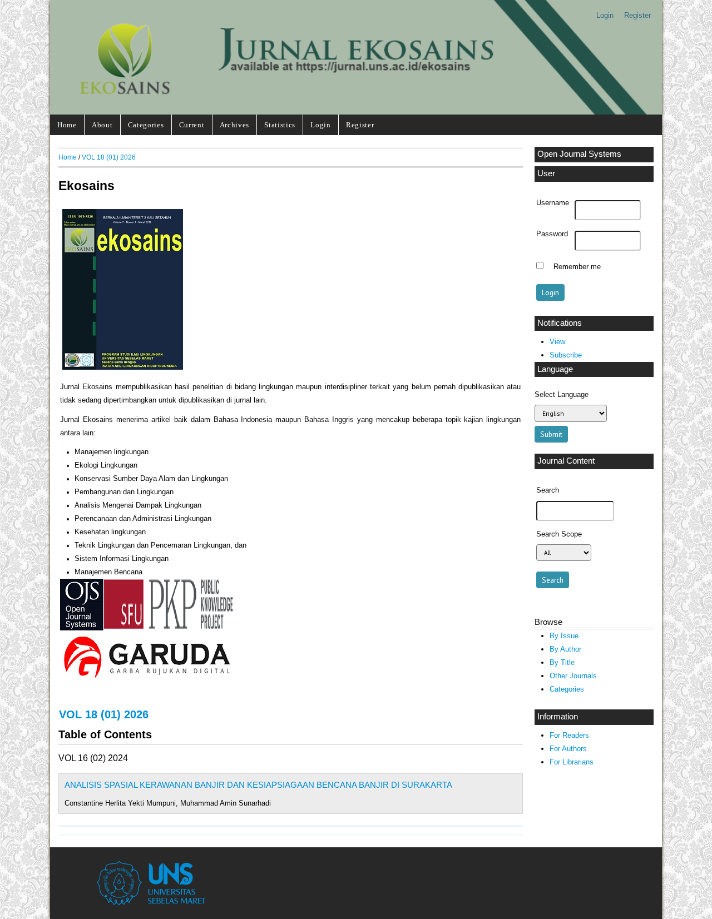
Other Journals (573, 676)
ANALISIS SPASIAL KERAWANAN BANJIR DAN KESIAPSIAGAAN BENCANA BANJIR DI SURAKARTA (258, 784)
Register (637, 15)
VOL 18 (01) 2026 (109, 157)
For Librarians (572, 762)
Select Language (562, 394)
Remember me (577, 267)
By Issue (564, 636)
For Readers (569, 735)
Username (552, 203)
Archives (234, 125)
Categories (146, 125)
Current (192, 125)
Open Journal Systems (579, 154)
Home (67, 125)
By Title (562, 662)
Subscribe (566, 355)
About (102, 125)
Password (552, 234)
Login (605, 15)
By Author (565, 649)
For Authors (568, 748)
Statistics (279, 125)
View (557, 341)
